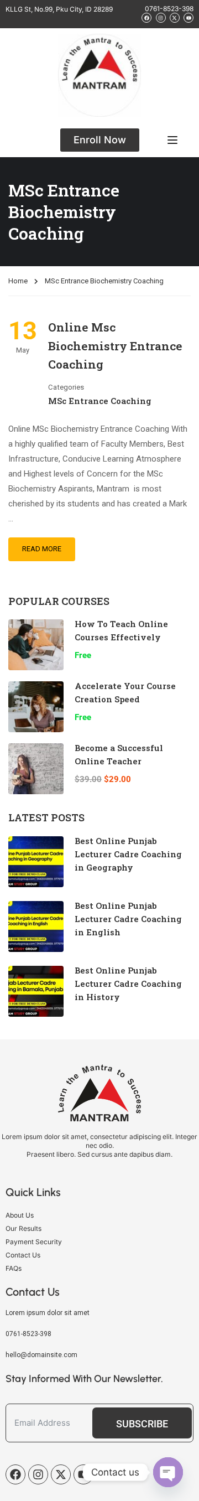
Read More (41, 549)
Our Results (23, 1228)
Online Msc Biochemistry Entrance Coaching (115, 345)
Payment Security (34, 1242)
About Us (20, 1215)
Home (18, 281)
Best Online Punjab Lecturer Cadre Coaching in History (128, 983)
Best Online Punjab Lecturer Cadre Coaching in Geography (128, 854)
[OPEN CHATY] (168, 1472)
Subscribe (142, 1424)
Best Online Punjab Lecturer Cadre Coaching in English (128, 919)
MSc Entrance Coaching (99, 400)
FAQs (14, 1268)
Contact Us (23, 1255)
